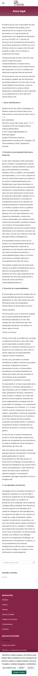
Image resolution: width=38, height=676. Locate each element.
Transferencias (7, 624)
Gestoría (5, 600)
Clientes (5, 610)
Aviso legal (6, 640)
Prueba (4, 577)
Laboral (4, 605)
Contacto (5, 629)
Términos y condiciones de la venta (14, 650)
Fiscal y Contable (8, 614)
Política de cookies (8, 645)
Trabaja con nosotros (9, 619)
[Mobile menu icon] (3, 3)
